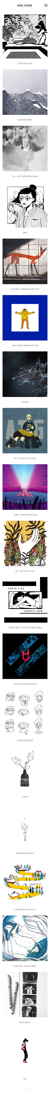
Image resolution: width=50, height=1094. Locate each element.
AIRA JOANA (25, 5)
